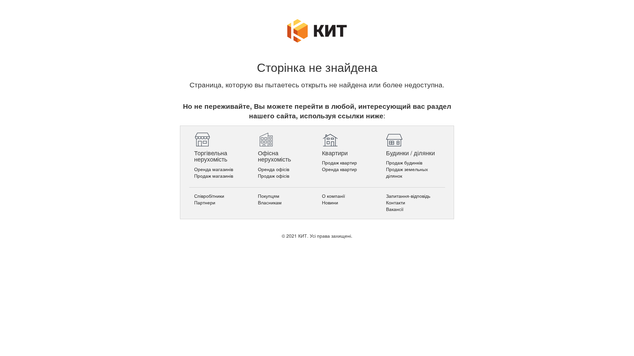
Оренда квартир (339, 169)
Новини (330, 202)
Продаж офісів (273, 175)
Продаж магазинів (213, 175)
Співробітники (209, 196)
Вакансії (395, 209)
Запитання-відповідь (408, 196)
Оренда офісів (273, 169)
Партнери (204, 202)
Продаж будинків (404, 162)
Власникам (270, 202)
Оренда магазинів (213, 169)
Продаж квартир (339, 162)
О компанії (333, 196)
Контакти (395, 202)
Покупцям (268, 196)
